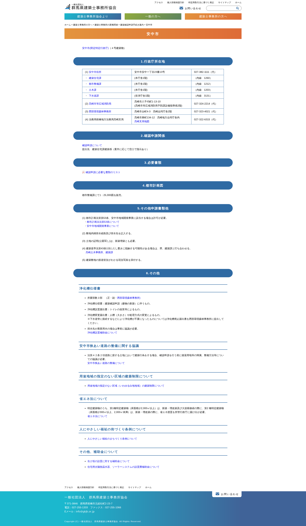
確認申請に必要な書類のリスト (103, 172)
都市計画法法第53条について (103, 221)
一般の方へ (153, 16)
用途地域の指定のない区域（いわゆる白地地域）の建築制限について (125, 385)
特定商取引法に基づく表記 (201, 2)
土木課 (92, 89)
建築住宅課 (95, 78)
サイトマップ (224, 2)
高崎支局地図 (141, 121)
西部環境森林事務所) (128, 297)
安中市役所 (95, 72)
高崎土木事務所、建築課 (99, 252)
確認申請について (92, 145)
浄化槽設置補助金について (102, 332)
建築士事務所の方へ (213, 16)
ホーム (238, 2)
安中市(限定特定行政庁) (95, 48)
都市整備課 (95, 83)
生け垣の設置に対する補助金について (108, 461)
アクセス (158, 2)
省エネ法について (97, 416)
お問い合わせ (193, 8)
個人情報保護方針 (175, 2)
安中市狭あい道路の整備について (106, 363)
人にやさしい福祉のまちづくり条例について (112, 438)
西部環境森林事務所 (100, 111)
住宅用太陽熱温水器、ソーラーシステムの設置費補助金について (123, 466)
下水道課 (94, 95)
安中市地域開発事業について (103, 225)
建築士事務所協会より (92, 16)
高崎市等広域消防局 (100, 103)
